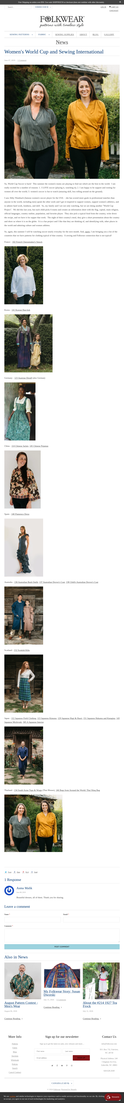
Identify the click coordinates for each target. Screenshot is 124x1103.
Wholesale (15, 1060)
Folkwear (56, 1089)
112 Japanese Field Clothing (23, 718)
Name (7, 914)
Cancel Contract (15, 1072)
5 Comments (61, 1000)
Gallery (109, 34)
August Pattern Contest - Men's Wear (21, 1004)
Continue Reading (12, 1018)
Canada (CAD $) (42, 7)
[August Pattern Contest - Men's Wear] (22, 981)
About (83, 34)
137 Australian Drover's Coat (52, 582)
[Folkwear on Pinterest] (66, 1065)
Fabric (42, 34)
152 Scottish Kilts (22, 650)
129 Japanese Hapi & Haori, (70, 718)
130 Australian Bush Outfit (26, 582)
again (87, 231)
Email (66, 914)
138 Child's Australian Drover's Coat (82, 582)
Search (14, 1068)
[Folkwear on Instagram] (71, 1065)
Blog (96, 34)
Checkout (113, 10)
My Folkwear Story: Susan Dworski (62, 993)
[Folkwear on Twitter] (52, 1065)
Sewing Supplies (64, 34)
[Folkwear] (62, 22)
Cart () (114, 7)
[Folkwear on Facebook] (57, 1065)
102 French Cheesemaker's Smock (27, 242)
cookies (12, 1096)
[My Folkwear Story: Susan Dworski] (62, 975)
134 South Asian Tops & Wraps (28, 790)
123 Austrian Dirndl (23, 378)
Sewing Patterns (20, 34)
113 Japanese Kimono (47, 718)
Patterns (15, 1044)
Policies (15, 1064)
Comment (8, 926)
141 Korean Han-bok (21, 310)
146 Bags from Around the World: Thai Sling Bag (78, 790)
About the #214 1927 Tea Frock (100, 1004)
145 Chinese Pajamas (39, 446)
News (62, 42)
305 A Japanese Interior (33, 722)
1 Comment (22, 60)
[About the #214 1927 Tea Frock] (101, 981)
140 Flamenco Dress (20, 514)
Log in (103, 7)
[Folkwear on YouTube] (62, 1065)
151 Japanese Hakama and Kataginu (99, 718)
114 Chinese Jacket (20, 446)
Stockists (15, 1056)
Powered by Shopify (69, 1089)
